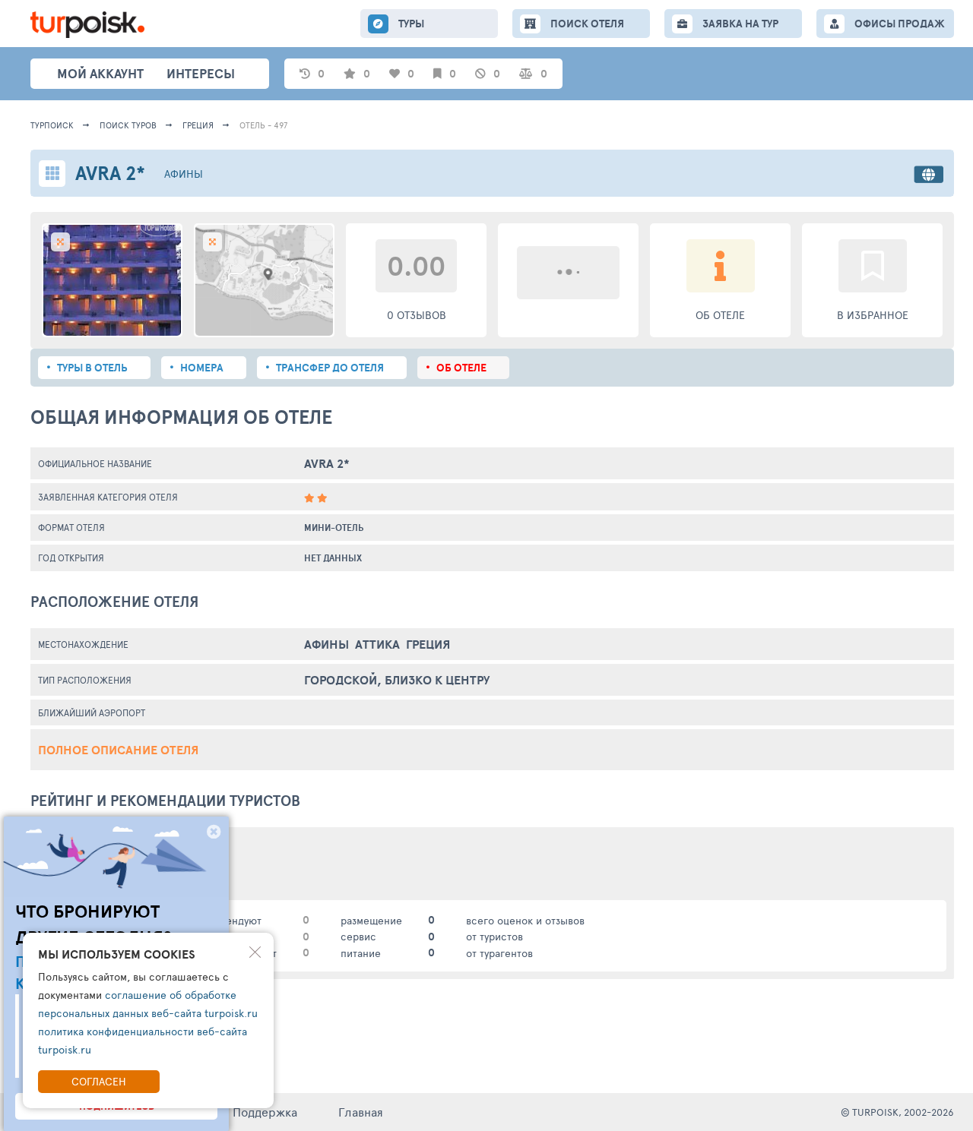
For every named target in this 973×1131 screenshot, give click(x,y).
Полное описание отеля (118, 750)
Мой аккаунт (100, 73)
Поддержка (265, 1111)
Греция (198, 125)
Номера (201, 367)
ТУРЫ (411, 23)
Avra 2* (327, 463)
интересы (200, 73)
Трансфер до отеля (330, 367)
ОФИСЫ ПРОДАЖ (899, 23)
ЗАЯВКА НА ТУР (740, 23)
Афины (183, 173)
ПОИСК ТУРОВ (128, 125)
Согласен (98, 1081)
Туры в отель (92, 367)
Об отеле (461, 367)
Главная (360, 1111)
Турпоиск (52, 125)
